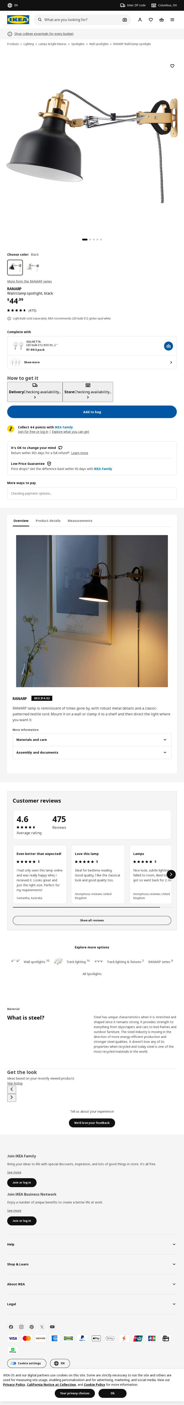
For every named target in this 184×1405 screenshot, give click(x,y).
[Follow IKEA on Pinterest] (31, 1327)
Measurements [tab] (80, 521)
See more (14, 1172)
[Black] (15, 267)
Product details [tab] (48, 521)
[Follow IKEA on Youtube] (52, 1327)
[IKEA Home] (18, 19)
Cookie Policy (94, 1384)
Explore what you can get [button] (70, 431)
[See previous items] (11, 1090)
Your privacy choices (75, 1393)
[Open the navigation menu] (172, 19)
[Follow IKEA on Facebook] (11, 1327)
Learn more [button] (79, 453)
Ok (113, 1393)
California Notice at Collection (51, 1384)
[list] (92, 874)
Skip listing (14, 1083)
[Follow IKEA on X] (42, 1327)
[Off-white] (32, 267)
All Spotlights (92, 974)
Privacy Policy (14, 1384)
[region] (92, 145)
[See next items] (171, 874)
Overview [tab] (20, 521)
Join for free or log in (33, 431)
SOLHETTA (33, 342)
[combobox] (77, 19)
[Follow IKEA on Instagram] (21, 1327)
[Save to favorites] (172, 66)
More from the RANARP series (29, 281)
